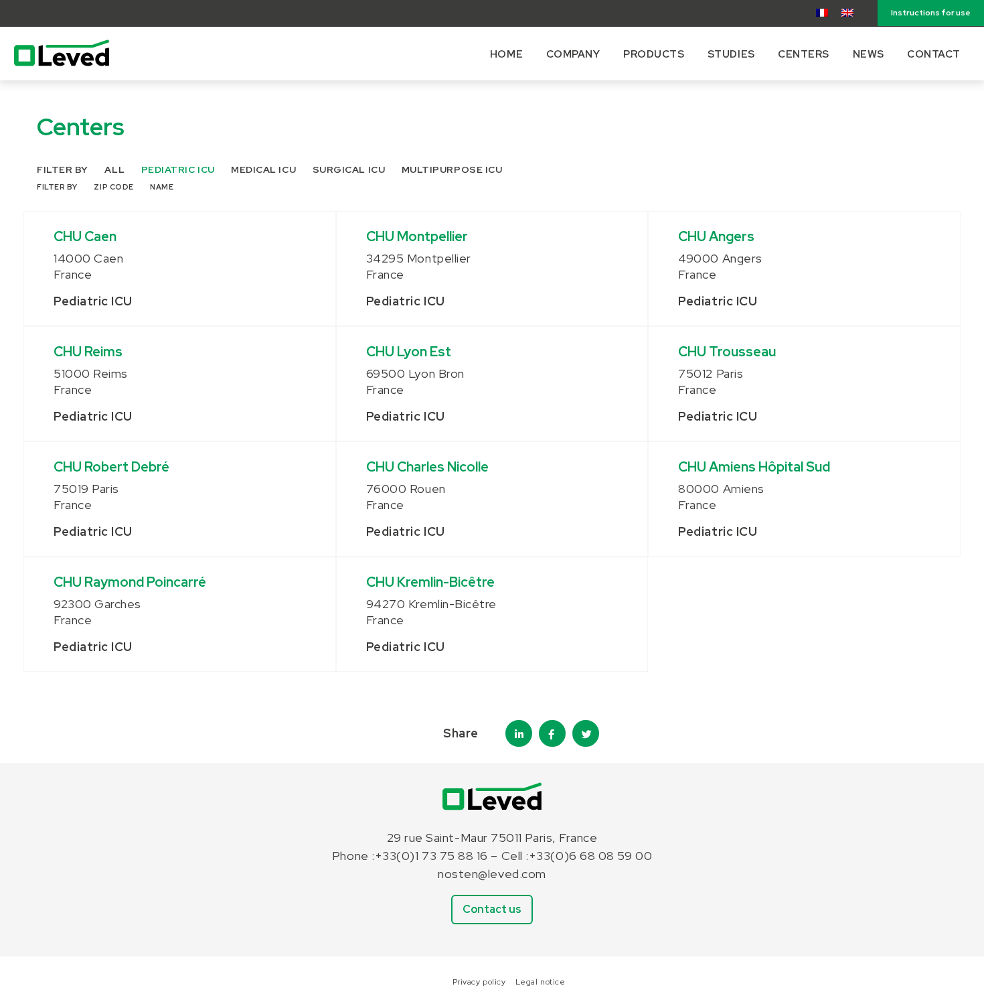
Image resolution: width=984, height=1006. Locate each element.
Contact (934, 54)
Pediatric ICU (178, 169)
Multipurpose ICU (452, 169)
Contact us (492, 909)
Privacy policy (479, 982)
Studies (731, 54)
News (868, 54)
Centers (803, 54)
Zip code (113, 187)
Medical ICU (263, 169)
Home (506, 54)
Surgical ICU (349, 169)
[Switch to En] (847, 12)
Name (161, 187)
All (114, 169)
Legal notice (540, 982)
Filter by (62, 169)
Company (573, 54)
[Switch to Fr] (822, 12)
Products (653, 54)
